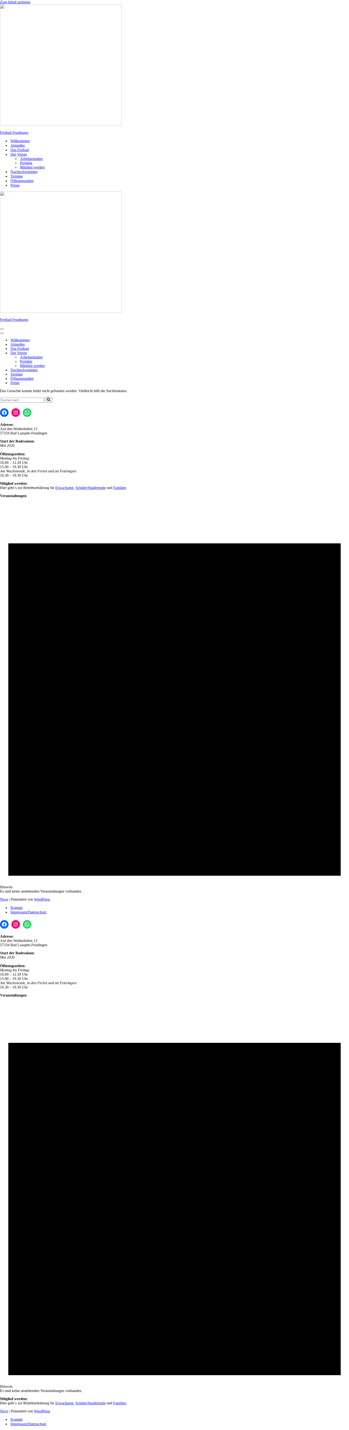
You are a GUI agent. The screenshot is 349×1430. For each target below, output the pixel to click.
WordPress (42, 899)
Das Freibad (19, 150)
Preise (14, 185)
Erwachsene (64, 488)
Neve (4, 899)
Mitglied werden (32, 167)
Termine (16, 176)
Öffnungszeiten (21, 181)
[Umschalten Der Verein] (83, 353)
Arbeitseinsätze (31, 159)
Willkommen (20, 141)
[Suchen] (48, 400)
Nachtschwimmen (24, 172)
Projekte (26, 163)
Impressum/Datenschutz (28, 912)
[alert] (174, 698)
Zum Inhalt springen (15, 2)
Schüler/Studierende (90, 488)
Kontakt (16, 908)
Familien (119, 488)
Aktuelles (17, 145)
